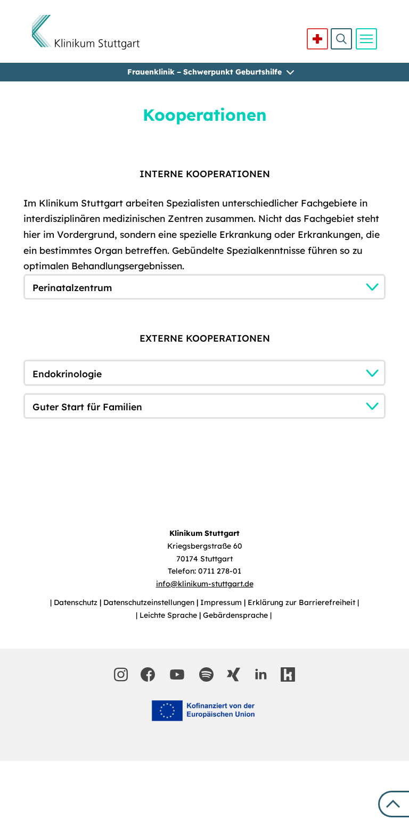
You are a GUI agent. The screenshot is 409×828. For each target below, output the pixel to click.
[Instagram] (121, 674)
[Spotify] (206, 674)
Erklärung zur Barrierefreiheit (302, 602)
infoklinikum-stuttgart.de (204, 584)
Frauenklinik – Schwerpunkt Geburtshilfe (204, 72)
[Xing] (233, 674)
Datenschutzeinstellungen (150, 602)
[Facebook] (148, 674)
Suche (341, 38)
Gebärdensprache (236, 615)
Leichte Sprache (169, 615)
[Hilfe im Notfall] (317, 38)
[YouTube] (177, 674)
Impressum (222, 602)
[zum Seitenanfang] (393, 804)
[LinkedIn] (260, 674)
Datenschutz (77, 602)
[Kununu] (288, 674)
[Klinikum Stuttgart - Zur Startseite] (86, 32)
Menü (366, 38)
